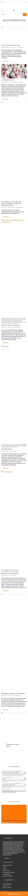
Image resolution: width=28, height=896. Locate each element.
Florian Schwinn (13, 47)
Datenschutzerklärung (7, 883)
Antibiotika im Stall (7, 80)
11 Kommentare (20, 47)
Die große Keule (6, 449)
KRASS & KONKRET (8, 876)
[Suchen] (25, 14)
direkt (18, 894)
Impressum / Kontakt (7, 887)
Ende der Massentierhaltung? (10, 325)
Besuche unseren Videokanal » (8, 822)
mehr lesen (5, 61)
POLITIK (5, 868)
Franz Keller (9, 695)
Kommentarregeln (6, 885)
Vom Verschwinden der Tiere (10, 45)
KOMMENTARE (6, 874)
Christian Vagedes (11, 207)
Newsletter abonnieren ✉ (8, 862)
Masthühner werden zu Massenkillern (13, 693)
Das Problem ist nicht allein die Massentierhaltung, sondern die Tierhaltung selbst (11, 203)
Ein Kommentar (20, 82)
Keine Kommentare (19, 207)
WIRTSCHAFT (6, 870)
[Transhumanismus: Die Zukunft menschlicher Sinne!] (14, 812)
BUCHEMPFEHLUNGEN (8, 872)
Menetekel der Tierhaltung (9, 573)
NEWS (4, 867)
